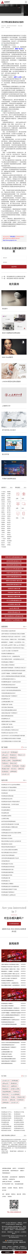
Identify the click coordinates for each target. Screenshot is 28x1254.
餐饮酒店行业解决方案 (14, 596)
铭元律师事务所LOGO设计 (4, 526)
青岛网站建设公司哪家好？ (7, 662)
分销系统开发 (12, 1179)
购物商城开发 (22, 1177)
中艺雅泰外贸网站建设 (4, 520)
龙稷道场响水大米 (4, 530)
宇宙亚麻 (3, 546)
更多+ (11, 487)
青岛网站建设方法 (5, 880)
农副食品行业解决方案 (14, 588)
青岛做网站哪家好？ (6, 810)
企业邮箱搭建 (17, 1181)
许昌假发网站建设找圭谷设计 (8, 693)
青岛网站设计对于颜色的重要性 (9, 787)
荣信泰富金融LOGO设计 (4, 528)
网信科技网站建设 (4, 544)
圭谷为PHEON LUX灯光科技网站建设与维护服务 (13, 735)
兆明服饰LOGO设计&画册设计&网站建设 (4, 497)
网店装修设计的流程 (6, 835)
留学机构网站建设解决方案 (14, 561)
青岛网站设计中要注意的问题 (8, 790)
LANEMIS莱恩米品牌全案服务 (10, 502)
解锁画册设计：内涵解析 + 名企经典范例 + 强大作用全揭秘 (14, 642)
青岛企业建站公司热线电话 (7, 664)
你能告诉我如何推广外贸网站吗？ (9, 696)
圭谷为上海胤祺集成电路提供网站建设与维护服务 (13, 676)
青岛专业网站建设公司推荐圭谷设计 (10, 730)
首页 (3, 1194)
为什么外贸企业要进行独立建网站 (9, 849)
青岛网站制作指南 (5, 807)
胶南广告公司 (19, 48)
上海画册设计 (22, 1246)
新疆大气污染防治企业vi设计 (4, 512)
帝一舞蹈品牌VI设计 (10, 504)
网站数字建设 (13, 1151)
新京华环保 (4, 542)
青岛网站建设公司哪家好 (7, 883)
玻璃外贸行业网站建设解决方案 (14, 557)
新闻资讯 (4, 1187)
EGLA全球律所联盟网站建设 (4, 534)
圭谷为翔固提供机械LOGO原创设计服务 (11, 741)
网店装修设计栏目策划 (6, 838)
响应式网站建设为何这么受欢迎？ (9, 852)
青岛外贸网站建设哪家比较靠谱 (9, 710)
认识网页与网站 (5, 818)
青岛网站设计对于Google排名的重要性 (10, 784)
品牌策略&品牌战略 (6, 1168)
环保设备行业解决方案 (14, 592)
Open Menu (26, 2)
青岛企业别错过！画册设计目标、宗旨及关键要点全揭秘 (14, 639)
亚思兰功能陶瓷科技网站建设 (10, 518)
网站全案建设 (5, 1177)
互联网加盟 (15, 1246)
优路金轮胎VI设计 (10, 532)
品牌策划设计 (20, 1151)
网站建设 (12, 236)
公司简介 (4, 1196)
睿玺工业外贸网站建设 (4, 536)
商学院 (24, 1194)
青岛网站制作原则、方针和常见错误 (10, 804)
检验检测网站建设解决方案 (14, 584)
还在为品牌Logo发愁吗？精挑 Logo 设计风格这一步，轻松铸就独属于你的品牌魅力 (14, 645)
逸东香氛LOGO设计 (10, 522)
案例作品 (13, 1194)
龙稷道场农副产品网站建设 (4, 524)
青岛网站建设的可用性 (6, 875)
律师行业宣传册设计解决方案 (14, 580)
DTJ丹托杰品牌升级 (10, 495)
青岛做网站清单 (5, 813)
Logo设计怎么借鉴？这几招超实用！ (10, 650)
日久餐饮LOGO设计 (10, 514)
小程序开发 (4, 1179)
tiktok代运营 (12, 1248)
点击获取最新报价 (14, 923)
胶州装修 (10, 1246)
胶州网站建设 (14, 752)
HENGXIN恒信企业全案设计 (4, 516)
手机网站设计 (5, 763)
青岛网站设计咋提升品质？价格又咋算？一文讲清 (13, 636)
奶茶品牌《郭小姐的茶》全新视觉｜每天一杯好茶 (10, 499)
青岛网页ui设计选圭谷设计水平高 (9, 732)
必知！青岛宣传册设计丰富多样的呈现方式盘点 (12, 648)
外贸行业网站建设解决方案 (14, 573)
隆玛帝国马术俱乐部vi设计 (10, 508)
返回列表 (8, 27)
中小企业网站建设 (6, 766)
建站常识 (21, 1187)
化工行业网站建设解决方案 (14, 600)
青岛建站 (23, 766)
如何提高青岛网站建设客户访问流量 (10, 824)
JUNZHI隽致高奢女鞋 (4, 502)
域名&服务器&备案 (19, 1184)
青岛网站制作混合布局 (6, 798)
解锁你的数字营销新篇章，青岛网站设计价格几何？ (13, 667)
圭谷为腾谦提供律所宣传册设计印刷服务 (11, 738)
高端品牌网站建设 (16, 760)
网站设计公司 (21, 755)
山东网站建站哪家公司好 (7, 701)
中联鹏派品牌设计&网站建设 (10, 497)
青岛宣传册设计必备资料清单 (8, 631)
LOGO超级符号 (21, 1168)
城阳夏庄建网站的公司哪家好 (8, 721)
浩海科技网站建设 (10, 530)
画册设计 (22, 1170)
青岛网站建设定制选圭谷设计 (8, 684)
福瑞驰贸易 (10, 491)
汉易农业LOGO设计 (4, 504)
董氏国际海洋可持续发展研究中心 (4, 495)
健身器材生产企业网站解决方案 (14, 620)
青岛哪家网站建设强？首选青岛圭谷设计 (11, 681)
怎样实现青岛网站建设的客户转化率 (10, 858)
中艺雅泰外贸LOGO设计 (4, 514)
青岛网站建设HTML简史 (7, 863)
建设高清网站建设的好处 (7, 715)
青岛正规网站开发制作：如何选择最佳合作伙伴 (12, 659)
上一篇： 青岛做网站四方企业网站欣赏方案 (13, 276)
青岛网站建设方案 (5, 878)
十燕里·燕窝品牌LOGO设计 (10, 542)
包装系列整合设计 (14, 1170)
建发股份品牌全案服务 (4, 499)
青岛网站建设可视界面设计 (7, 892)
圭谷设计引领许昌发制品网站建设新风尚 (11, 690)
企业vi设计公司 (5, 752)
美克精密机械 (4, 540)
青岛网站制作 (5, 771)
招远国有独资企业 (4, 493)
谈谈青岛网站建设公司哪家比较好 (9, 827)
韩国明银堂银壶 (10, 538)
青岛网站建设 (15, 766)
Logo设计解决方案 (14, 608)
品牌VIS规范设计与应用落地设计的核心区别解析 (13, 633)
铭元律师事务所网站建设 (10, 526)
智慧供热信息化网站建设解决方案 (14, 569)
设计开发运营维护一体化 (7, 1184)
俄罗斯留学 (10, 528)
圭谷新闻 (10, 1187)
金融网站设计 (5, 757)
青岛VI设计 (14, 768)
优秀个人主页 (17, 77)
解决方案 (19, 1194)
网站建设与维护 (5, 768)
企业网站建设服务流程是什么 (8, 679)
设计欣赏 (4, 1190)
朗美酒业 (9, 536)
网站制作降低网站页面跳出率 (8, 846)
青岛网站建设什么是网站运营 (8, 895)
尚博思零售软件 (10, 544)
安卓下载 (18, 1248)
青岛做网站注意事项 (6, 815)
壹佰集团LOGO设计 (4, 518)
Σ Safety (3, 491)
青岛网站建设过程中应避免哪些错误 (10, 886)
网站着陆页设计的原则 (6, 844)
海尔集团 (9, 540)
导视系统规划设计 (6, 1173)
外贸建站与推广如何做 (6, 704)
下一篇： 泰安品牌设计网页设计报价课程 (12, 278)
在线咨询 (7, 1252)
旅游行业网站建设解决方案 (14, 576)
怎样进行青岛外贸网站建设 (7, 855)
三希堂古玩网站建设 (4, 532)
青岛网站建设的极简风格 (7, 872)
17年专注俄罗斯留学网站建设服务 (9, 687)
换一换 (25, 747)
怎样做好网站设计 (5, 861)
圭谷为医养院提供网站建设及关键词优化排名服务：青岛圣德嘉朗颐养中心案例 (14, 670)
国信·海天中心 (10, 506)
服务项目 (8, 1194)
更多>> (25, 626)
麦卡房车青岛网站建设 (10, 512)
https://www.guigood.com (10, 240)
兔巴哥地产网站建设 (10, 524)
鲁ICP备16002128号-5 (14, 1237)
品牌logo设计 (5, 755)
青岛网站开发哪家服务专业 (7, 653)
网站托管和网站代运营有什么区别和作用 (11, 841)
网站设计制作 (13, 763)
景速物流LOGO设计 (4, 522)
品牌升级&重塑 (5, 1170)
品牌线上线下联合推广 (7, 1181)
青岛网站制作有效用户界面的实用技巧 (10, 801)
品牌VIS (14, 1168)
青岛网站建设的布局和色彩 (7, 866)
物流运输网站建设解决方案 (14, 565)
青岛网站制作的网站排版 (7, 796)
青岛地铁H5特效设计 (10, 534)
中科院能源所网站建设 (10, 520)
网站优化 (15, 1187)
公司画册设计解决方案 (14, 604)
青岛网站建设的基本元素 (7, 869)
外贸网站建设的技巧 (6, 829)
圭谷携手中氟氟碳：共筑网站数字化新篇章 (11, 673)
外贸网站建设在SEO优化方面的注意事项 (11, 832)
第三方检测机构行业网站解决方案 (14, 616)
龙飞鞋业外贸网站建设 (10, 510)
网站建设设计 (13, 755)
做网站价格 (21, 768)
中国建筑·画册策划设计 (10, 493)
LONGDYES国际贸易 (4, 510)
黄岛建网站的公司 (5, 698)
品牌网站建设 (13, 771)
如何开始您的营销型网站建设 (8, 821)
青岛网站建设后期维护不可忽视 (9, 889)
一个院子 (3, 538)
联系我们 (10, 1196)
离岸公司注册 (5, 1248)
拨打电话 (21, 1252)
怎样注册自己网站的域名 (7, 707)
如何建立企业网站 (6, 760)
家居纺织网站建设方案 (14, 612)
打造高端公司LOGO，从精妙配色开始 (10, 656)
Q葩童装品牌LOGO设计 (4, 508)
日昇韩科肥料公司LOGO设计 (10, 516)
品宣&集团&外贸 (13, 1177)
